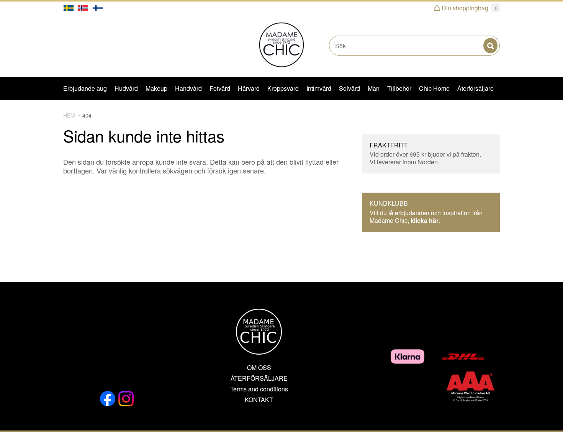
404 (87, 115)
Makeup (156, 88)
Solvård (349, 88)
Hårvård (249, 88)
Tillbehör (399, 88)
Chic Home (434, 88)
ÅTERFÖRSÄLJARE (259, 378)
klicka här (425, 220)
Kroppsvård (283, 88)
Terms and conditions (259, 389)
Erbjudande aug (85, 88)
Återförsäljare (475, 88)
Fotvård (219, 88)
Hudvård (126, 88)
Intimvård (318, 88)
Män (374, 88)
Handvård (188, 88)
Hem (69, 115)
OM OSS (259, 367)
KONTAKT (259, 400)
